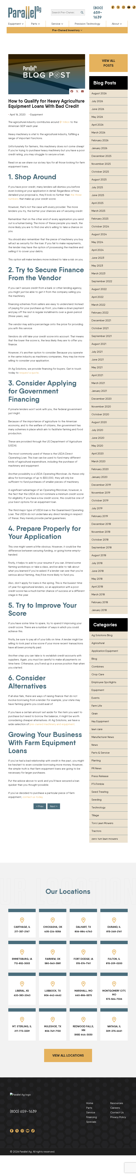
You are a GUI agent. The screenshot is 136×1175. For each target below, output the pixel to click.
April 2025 (97, 203)
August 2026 (99, 93)
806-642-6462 (52, 995)
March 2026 (98, 132)
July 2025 (97, 187)
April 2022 (97, 296)
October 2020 (100, 414)
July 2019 (97, 508)
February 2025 (100, 218)
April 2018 (97, 586)
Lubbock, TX (53, 990)
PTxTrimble (98, 784)
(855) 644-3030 (83, 1034)
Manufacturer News (103, 737)
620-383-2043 (22, 995)
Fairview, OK (52, 958)
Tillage (95, 815)
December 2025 (101, 156)
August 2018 (99, 555)
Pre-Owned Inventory (66, 30)
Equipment (14, 23)
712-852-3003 (22, 963)
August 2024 (99, 234)
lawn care (97, 729)
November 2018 (101, 531)
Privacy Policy (118, 1117)
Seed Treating (100, 791)
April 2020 (98, 453)
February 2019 (100, 516)
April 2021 (97, 375)
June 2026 (98, 109)
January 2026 (99, 148)
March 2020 (98, 461)
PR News (97, 768)
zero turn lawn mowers (105, 838)
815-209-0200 (114, 963)
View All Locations (68, 1055)
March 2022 (98, 304)
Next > (53, 806)
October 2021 (100, 328)
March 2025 (98, 210)
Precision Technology (87, 23)
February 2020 (100, 469)
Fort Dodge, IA (83, 958)
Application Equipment (105, 650)
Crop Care (98, 674)
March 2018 (98, 594)
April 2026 (97, 124)
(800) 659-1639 (98, 12)
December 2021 (101, 320)
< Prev (39, 806)
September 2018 (102, 547)
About (115, 23)
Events (96, 697)
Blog (94, 658)
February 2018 (100, 602)
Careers (115, 1107)
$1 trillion (65, 122)
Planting (96, 760)
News (95, 744)
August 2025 (99, 179)
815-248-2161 (114, 931)
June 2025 (98, 195)
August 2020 (99, 422)
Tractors (96, 831)
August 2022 (99, 289)
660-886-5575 (83, 995)
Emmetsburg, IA (22, 958)
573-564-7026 (114, 998)
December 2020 (102, 398)
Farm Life (97, 705)
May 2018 (97, 578)
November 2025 (101, 163)
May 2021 (97, 367)
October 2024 (100, 226)
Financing (91, 1117)
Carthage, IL (22, 926)
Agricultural (98, 643)
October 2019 (100, 500)
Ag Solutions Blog (102, 635)
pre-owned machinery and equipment (52, 724)
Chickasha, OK (52, 926)
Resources (116, 1103)
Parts (34, 23)
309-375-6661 (114, 1030)
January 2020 (99, 477)
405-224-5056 (52, 931)
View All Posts (108, 63)
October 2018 (100, 539)
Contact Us (117, 1112)
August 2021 (99, 343)
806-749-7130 (53, 1030)
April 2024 (98, 250)
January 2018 (99, 610)
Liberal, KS (22, 990)
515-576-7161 (83, 963)
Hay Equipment (100, 721)
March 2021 (98, 383)
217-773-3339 (22, 1030)
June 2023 (98, 257)
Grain (95, 713)
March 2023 (98, 273)
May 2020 (97, 445)
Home (89, 1103)
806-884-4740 (83, 931)
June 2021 (98, 359)
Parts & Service (101, 752)
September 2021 (102, 336)
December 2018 (101, 524)
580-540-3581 (53, 963)
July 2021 (97, 351)
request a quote (29, 372)
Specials (91, 1121)
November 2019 (101, 492)
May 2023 (97, 265)
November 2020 (101, 406)
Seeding (97, 799)
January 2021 (99, 390)
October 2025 (100, 171)
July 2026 (97, 101)
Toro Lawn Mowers (102, 823)
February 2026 (100, 140)
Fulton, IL (114, 958)
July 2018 (97, 563)
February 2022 (100, 312)
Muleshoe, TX (52, 1026)
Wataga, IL (114, 1026)
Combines (98, 666)
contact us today (33, 797)
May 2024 (97, 242)
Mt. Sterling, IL (22, 1026)
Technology (98, 807)
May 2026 (97, 116)
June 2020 (98, 437)
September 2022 (102, 281)
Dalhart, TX (83, 926)
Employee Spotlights (104, 682)
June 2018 (98, 571)
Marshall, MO (83, 990)
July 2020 (97, 430)
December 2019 (101, 484)
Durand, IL (114, 926)
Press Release (100, 776)
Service (55, 23)
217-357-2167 (22, 931)
